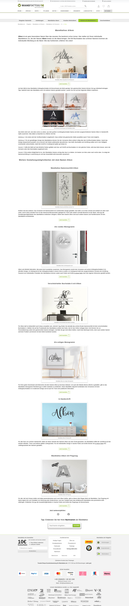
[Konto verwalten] (98, 6)
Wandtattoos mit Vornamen (52, 24)
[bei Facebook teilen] (65, 514)
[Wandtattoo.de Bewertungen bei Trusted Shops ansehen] (89, 550)
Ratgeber (29, 24)
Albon (65, 24)
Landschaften (88, 11)
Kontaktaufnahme (57, 543)
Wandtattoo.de (21, 24)
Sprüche (28, 11)
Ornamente (76, 11)
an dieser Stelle (78, 273)
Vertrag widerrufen (72, 548)
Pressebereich (72, 543)
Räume (19, 11)
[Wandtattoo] (31, 5)
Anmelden (32, 551)
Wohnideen (105, 553)
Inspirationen (105, 548)
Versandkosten (57, 548)
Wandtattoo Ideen (53, 20)
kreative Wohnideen (69, 20)
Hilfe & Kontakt (107, 1)
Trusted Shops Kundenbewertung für (52, 563)
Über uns (72, 540)
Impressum (57, 551)
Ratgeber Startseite (25, 20)
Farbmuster (57, 546)
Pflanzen (46, 11)
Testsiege (71, 546)
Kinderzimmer (65, 11)
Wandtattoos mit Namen (38, 24)
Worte (37, 11)
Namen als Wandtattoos (88, 20)
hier (94, 88)
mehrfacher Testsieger (89, 1)
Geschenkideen (105, 20)
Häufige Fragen (57, 540)
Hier (60, 326)
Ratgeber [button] (107, 11)
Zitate (98, 11)
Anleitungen (39, 20)
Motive (54, 11)
